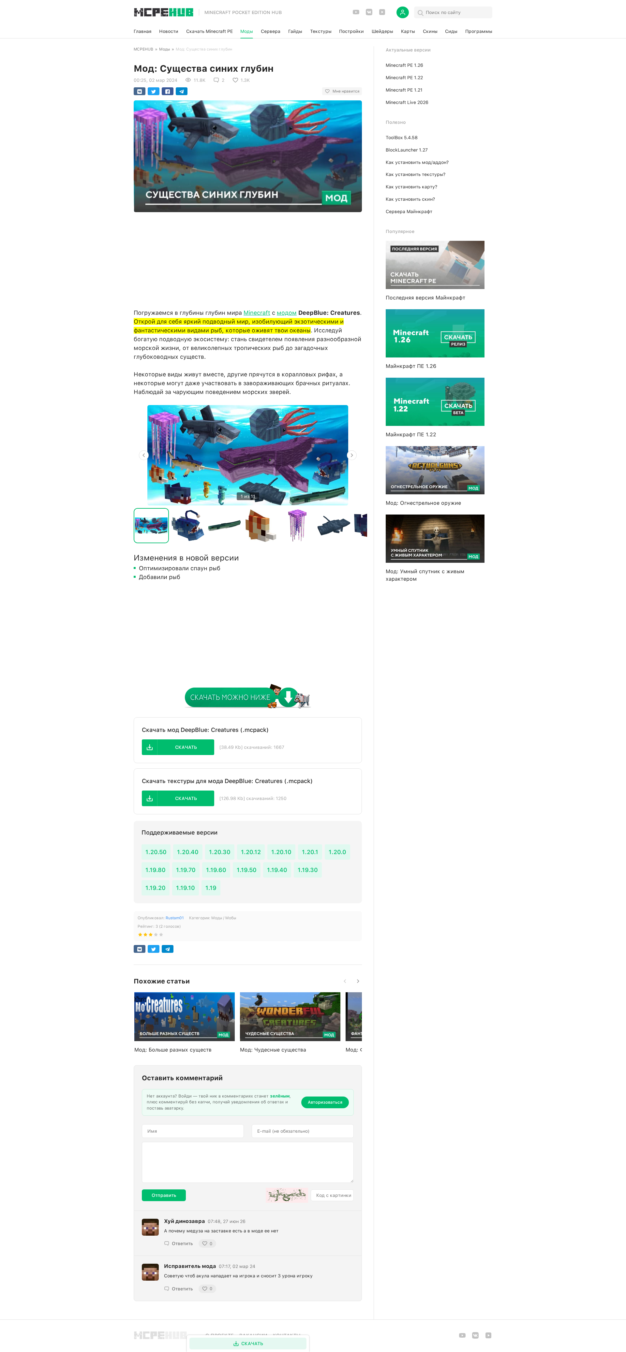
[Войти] (402, 12)
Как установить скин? (410, 199)
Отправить (164, 1195)
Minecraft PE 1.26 (404, 65)
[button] (178, 747)
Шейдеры (382, 31)
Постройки (351, 31)
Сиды (451, 31)
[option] (248, 455)
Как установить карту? (411, 186)
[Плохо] (140, 936)
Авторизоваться (325, 1102)
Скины (430, 31)
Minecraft (257, 312)
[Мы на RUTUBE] (382, 14)
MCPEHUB (143, 49)
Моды (246, 31)
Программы (478, 31)
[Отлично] (161, 936)
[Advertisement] (248, 258)
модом (287, 312)
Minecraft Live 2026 (407, 102)
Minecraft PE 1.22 (404, 77)
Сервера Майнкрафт (409, 211)
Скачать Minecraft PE (209, 31)
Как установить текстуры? (415, 174)
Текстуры (321, 31)
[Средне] (150, 936)
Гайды (295, 31)
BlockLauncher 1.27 (407, 150)
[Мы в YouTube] (356, 14)
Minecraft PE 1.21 (404, 90)
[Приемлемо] (145, 936)
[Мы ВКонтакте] (369, 14)
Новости (168, 31)
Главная (142, 31)
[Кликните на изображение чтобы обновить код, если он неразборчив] (287, 1195)
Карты (408, 31)
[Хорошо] (155, 936)
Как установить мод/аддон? (417, 162)
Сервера (270, 31)
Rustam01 (175, 918)
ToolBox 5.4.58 (402, 137)
